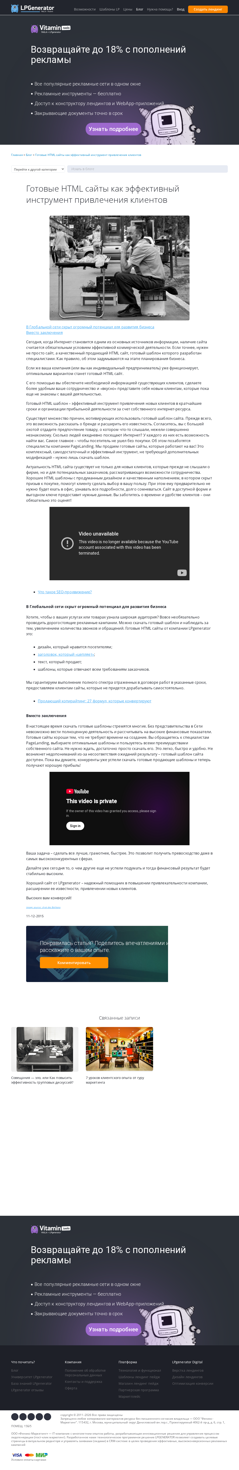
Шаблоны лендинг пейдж (139, 1377)
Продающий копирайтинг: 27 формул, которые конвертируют (94, 701)
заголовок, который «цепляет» (66, 654)
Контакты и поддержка (83, 1381)
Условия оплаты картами (28, 1460)
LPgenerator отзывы (27, 1390)
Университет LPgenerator (32, 1377)
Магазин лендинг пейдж (138, 1383)
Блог (14, 1370)
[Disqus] (119, 1150)
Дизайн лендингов (187, 1377)
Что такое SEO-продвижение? (65, 591)
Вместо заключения (44, 332)
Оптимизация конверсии (192, 1383)
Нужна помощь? (160, 9)
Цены (127, 9)
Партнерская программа (139, 1390)
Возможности (85, 9)
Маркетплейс (130, 1396)
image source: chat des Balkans (43, 907)
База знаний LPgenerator (31, 1383)
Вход (180, 9)
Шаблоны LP (109, 9)
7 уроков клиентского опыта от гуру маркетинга (115, 1080)
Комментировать (74, 962)
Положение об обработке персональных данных (85, 1372)
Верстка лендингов (188, 1370)
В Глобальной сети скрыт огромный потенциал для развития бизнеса (90, 327)
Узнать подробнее (113, 129)
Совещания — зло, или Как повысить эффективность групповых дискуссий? (42, 1080)
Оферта (71, 1388)
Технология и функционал (140, 1370)
